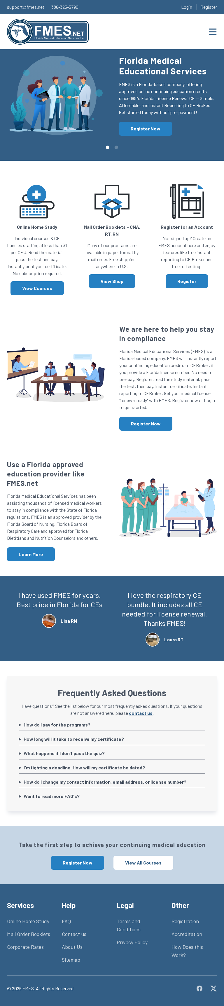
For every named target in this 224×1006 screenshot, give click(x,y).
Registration (185, 921)
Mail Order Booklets (28, 934)
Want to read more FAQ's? (52, 796)
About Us (72, 947)
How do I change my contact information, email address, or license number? (105, 782)
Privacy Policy (132, 942)
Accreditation (187, 934)
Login (186, 7)
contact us (141, 713)
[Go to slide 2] (116, 147)
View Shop (112, 281)
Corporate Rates (25, 947)
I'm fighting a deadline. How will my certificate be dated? (84, 767)
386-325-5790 (64, 7)
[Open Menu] (212, 31)
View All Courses (143, 862)
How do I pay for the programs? (57, 724)
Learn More (31, 554)
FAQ (66, 921)
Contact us (74, 934)
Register (208, 7)
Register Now (145, 128)
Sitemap (71, 959)
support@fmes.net (25, 7)
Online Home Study (28, 921)
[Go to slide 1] (108, 147)
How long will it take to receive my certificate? (74, 739)
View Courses (37, 288)
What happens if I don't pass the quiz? (64, 753)
